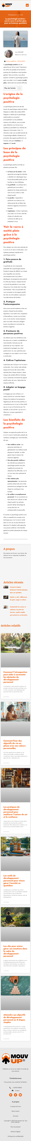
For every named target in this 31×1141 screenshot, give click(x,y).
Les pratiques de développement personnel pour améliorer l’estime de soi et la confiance (15, 811)
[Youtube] (20, 1094)
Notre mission (15, 1111)
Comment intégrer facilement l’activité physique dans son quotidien (19, 590)
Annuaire (15, 1116)
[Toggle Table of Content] (18, 88)
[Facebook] (10, 1094)
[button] (27, 5)
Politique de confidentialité (15, 1136)
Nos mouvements (15, 1127)
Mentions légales (15, 1132)
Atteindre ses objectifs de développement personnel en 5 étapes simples (14, 1018)
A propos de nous (15, 1106)
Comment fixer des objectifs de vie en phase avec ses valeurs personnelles (14, 744)
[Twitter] (15, 1094)
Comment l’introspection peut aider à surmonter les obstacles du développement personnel (15, 677)
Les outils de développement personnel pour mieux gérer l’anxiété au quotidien (14, 880)
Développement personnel (15, 15)
